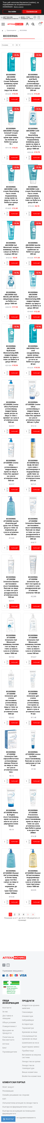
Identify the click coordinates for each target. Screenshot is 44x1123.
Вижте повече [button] (18, 7)
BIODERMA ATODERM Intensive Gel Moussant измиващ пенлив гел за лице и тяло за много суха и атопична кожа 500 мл (33, 644)
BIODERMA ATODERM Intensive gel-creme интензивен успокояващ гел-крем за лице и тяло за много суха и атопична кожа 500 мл (11, 702)
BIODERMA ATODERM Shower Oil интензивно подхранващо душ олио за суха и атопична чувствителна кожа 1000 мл (33, 879)
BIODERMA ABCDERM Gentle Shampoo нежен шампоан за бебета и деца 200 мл (33, 248)
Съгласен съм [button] (32, 11)
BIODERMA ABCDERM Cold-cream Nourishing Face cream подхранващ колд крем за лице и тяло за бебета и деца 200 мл (11, 196)
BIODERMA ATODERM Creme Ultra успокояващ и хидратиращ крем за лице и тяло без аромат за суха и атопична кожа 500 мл (11, 470)
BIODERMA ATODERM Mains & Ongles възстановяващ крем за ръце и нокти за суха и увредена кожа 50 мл (11, 818)
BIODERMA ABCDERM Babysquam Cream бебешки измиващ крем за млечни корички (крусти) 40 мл (11, 82)
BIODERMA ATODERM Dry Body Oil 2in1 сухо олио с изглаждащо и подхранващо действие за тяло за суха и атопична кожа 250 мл (33, 470)
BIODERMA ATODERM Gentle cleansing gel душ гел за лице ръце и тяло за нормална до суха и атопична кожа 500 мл (11, 526)
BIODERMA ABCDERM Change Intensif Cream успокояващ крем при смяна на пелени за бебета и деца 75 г (11, 136)
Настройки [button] (12, 11)
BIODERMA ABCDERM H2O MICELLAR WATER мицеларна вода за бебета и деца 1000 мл (11, 298)
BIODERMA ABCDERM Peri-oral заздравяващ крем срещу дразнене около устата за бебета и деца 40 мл (33, 355)
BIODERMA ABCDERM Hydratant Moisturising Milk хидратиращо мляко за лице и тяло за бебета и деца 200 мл (33, 300)
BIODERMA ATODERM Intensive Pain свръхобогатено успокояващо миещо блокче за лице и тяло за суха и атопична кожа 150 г (11, 762)
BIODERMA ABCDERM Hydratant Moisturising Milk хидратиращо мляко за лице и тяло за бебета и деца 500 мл (11, 354)
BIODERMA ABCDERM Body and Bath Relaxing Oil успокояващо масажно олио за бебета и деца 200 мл (33, 82)
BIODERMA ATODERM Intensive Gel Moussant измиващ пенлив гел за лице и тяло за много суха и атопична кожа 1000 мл (11, 644)
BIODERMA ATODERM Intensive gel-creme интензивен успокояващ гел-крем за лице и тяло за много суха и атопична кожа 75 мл (33, 702)
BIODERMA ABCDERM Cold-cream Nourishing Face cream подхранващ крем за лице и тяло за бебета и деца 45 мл (33, 195)
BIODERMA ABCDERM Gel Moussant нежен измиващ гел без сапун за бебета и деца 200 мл (11, 248)
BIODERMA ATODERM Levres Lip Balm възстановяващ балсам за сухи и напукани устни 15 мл (33, 758)
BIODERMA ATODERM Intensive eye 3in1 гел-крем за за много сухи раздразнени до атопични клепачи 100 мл (32, 585)
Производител (11, 30)
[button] (41, 1)
